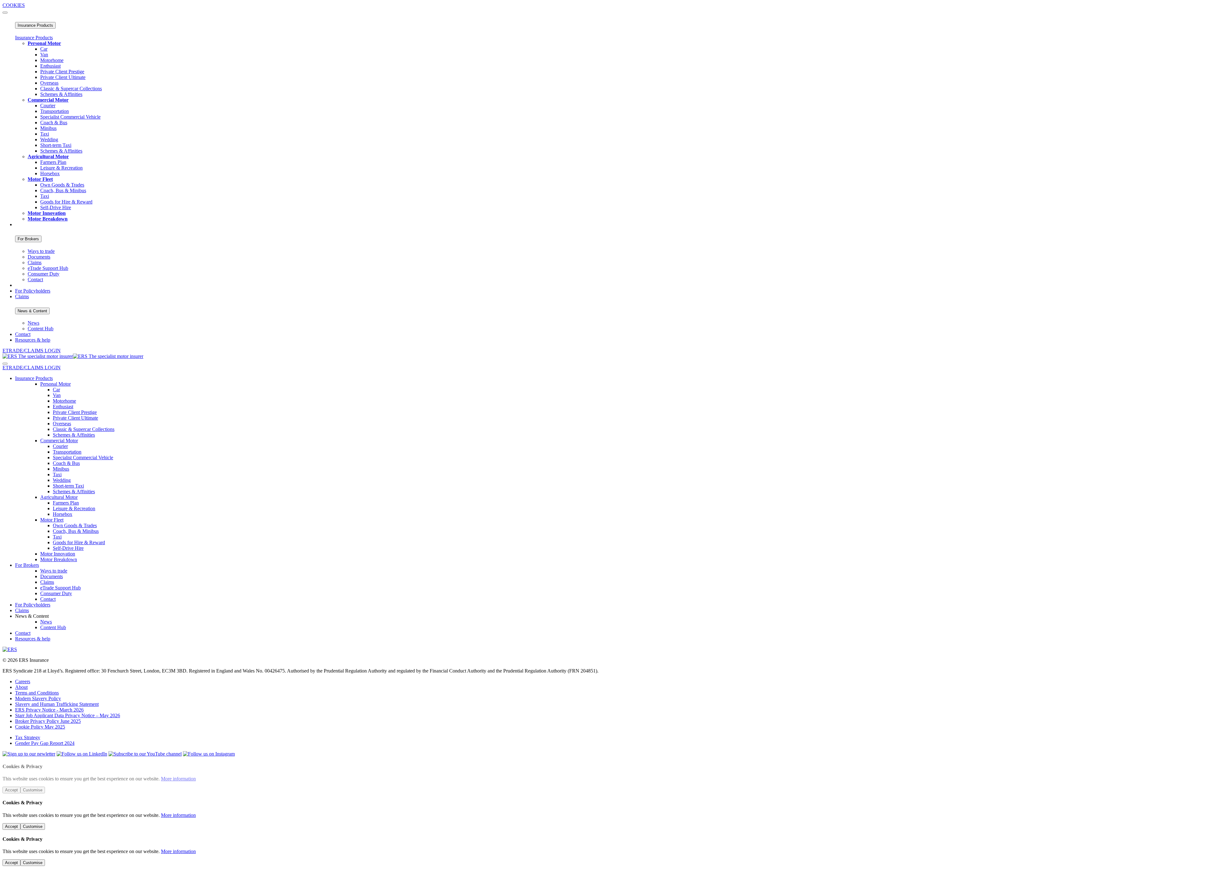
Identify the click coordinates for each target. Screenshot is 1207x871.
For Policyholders (32, 290)
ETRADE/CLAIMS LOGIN (32, 350)
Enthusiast (50, 66)
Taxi (44, 134)
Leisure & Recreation (61, 167)
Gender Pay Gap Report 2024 (44, 743)
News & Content (32, 311)
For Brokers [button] (27, 565)
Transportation (54, 111)
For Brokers (28, 239)
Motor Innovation (57, 553)
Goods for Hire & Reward (66, 201)
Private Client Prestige (62, 71)
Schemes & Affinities (61, 94)
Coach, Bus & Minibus (63, 190)
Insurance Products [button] (34, 378)
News (33, 323)
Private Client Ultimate (62, 77)
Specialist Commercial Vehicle (70, 117)
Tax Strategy (27, 737)
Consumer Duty (43, 273)
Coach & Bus (53, 122)
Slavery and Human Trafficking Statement (57, 704)
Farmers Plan (53, 162)
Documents (39, 257)
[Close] (5, 13)
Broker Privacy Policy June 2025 (48, 721)
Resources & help (32, 340)
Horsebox (50, 173)
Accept (11, 790)
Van (44, 54)
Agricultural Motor (59, 497)
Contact (35, 279)
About (21, 687)
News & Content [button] (32, 616)
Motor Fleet (51, 519)
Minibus (48, 128)
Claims (34, 262)
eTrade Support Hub (48, 268)
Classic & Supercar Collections (71, 88)
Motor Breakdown (58, 559)
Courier (47, 105)
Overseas (49, 83)
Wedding (49, 139)
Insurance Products (35, 25)
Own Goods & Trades (62, 184)
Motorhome (51, 60)
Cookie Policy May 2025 (40, 726)
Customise (32, 790)
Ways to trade (41, 251)
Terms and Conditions (37, 692)
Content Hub (40, 328)
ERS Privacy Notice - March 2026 (49, 709)
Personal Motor (55, 384)
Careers (22, 681)
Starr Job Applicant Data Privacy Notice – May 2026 (67, 715)
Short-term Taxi (55, 145)
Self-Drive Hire (55, 207)
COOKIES (14, 5)
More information (178, 778)
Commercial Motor (59, 440)
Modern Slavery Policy (38, 698)
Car (43, 49)
